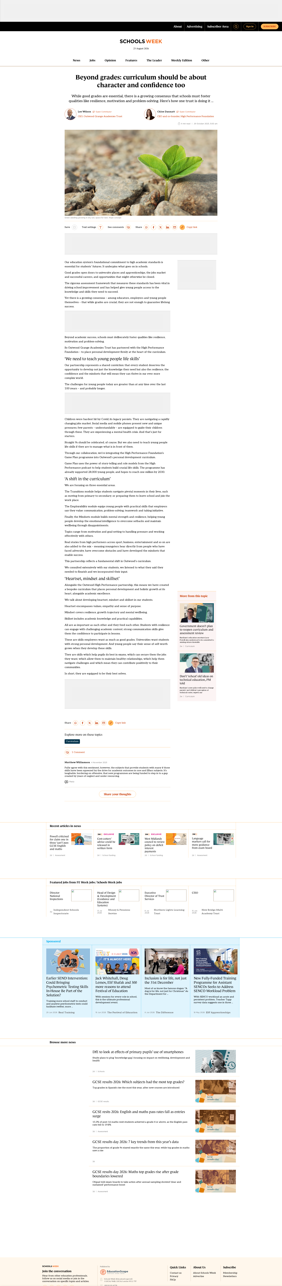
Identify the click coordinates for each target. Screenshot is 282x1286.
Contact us (176, 1273)
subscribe (269, 26)
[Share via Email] (174, 227)
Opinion (110, 60)
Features (131, 60)
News (76, 60)
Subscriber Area (218, 26)
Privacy (174, 1276)
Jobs (92, 60)
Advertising (194, 26)
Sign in (250, 26)
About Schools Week (204, 1273)
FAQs (173, 1279)
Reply (71, 781)
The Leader (154, 60)
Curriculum (72, 741)
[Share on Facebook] (153, 227)
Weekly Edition (181, 60)
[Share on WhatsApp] (146, 227)
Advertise (198, 1276)
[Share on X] (160, 227)
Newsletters (230, 1276)
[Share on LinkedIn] (167, 227)
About (177, 26)
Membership (230, 1273)
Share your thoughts (117, 794)
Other (205, 60)
